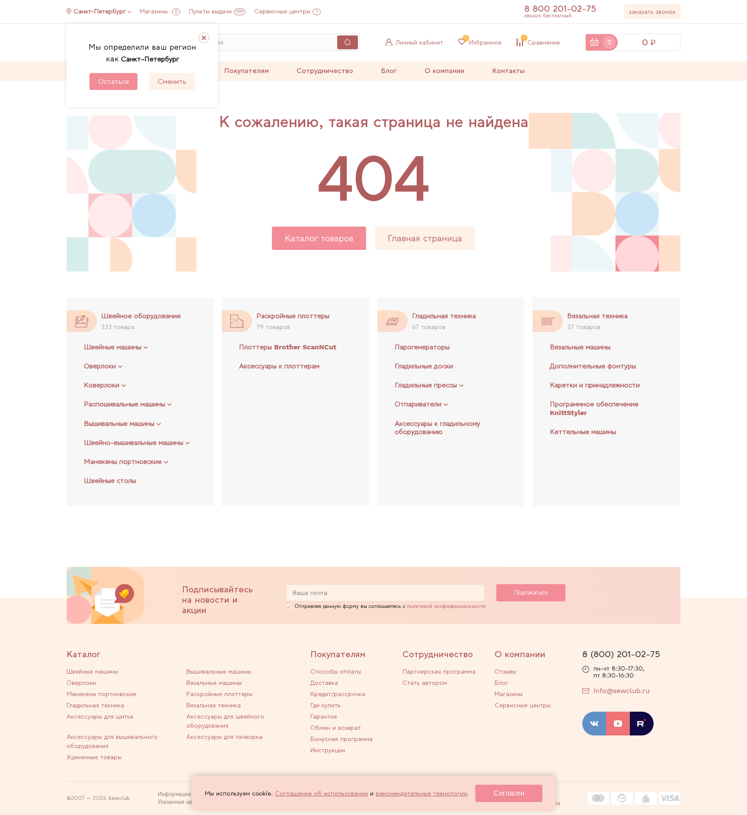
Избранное (483, 42)
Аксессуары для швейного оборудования (225, 721)
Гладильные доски (424, 366)
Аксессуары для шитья (100, 716)
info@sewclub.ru (622, 691)
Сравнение (541, 42)
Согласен (509, 793)
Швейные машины (112, 347)
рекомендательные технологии (421, 793)
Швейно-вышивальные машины (133, 442)
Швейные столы (110, 480)
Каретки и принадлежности (595, 385)
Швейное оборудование (141, 316)
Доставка (324, 682)
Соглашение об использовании (321, 793)
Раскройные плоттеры (292, 316)
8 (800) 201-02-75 (621, 654)
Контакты (508, 71)
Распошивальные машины (124, 404)
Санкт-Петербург (99, 11)
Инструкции (327, 750)
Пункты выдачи (216, 11)
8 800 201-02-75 (560, 8)
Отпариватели (418, 404)
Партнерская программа (439, 671)
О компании (444, 71)
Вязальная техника (597, 316)
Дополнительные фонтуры (593, 366)
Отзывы (505, 671)
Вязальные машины (580, 347)
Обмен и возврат (335, 727)
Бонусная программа (341, 738)
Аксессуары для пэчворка (224, 736)
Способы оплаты (335, 671)
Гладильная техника (444, 316)
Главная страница (425, 238)
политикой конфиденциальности (446, 606)
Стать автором (424, 682)
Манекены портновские (123, 461)
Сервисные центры (286, 11)
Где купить (325, 705)
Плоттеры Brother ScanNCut (287, 347)
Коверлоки (101, 385)
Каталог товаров (319, 238)
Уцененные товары (94, 757)
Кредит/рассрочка (337, 693)
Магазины (159, 11)
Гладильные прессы (426, 385)
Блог (389, 71)
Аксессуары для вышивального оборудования (112, 741)
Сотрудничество (325, 71)
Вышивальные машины (119, 423)
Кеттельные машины (583, 432)
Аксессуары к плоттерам (279, 366)
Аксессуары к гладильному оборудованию (437, 427)
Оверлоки (100, 366)
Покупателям (246, 71)
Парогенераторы (422, 347)
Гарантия (323, 716)
